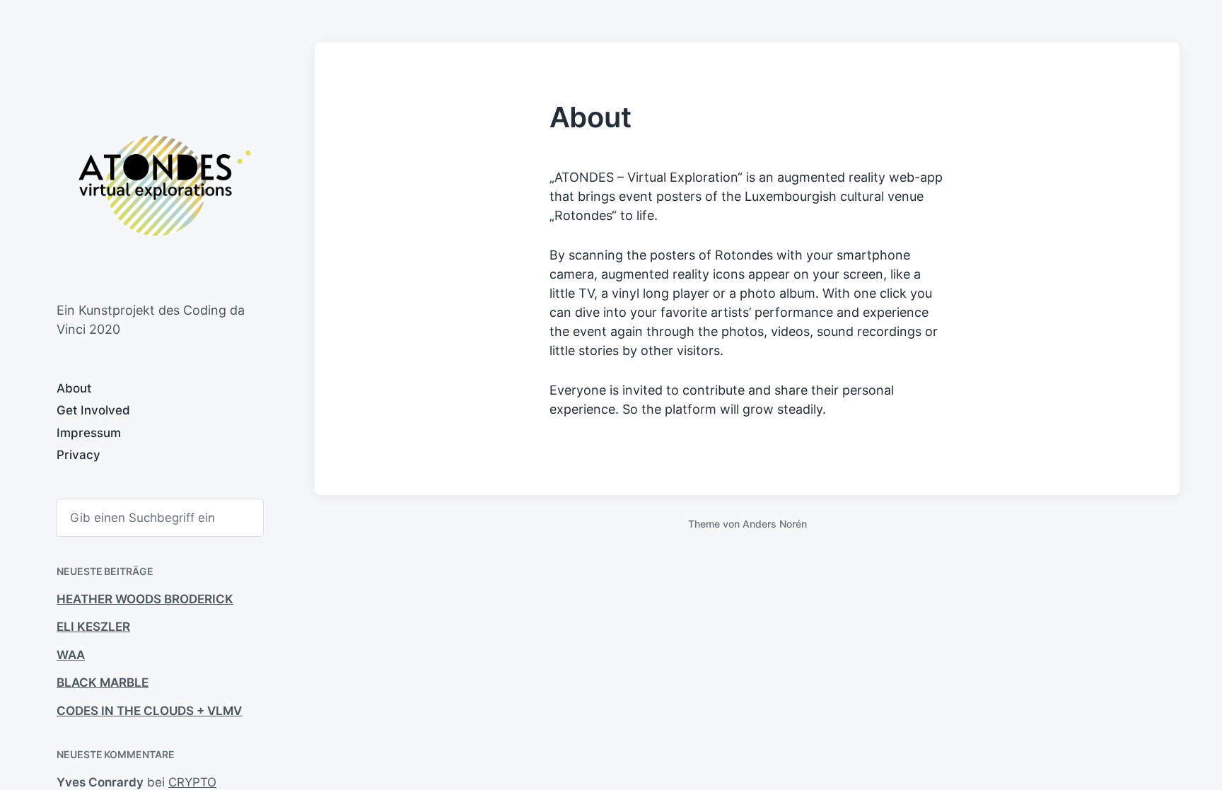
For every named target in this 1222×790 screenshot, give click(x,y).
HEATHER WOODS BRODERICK (145, 599)
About (74, 388)
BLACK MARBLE (103, 682)
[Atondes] (157, 185)
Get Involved (93, 410)
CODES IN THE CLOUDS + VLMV (149, 711)
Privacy (78, 455)
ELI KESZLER (93, 627)
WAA (71, 655)
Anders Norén (775, 524)
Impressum (89, 433)
